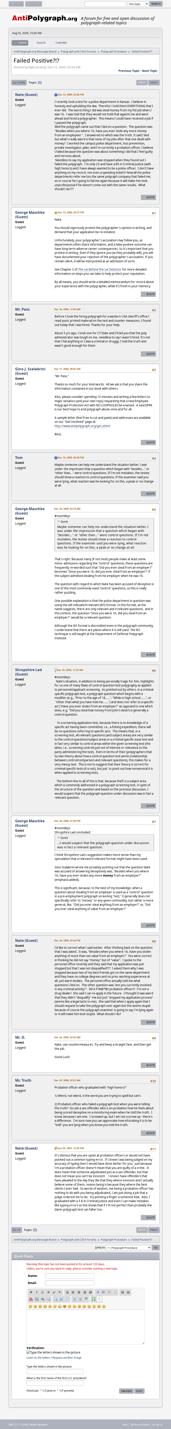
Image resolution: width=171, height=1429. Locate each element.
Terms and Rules (139, 1424)
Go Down (19, 82)
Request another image (67, 1358)
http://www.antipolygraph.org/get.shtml (82, 426)
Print (154, 82)
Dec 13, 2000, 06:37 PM (71, 212)
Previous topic (129, 71)
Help (125, 1424)
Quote (150, 197)
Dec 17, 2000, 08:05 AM (67, 368)
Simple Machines (38, 1424)
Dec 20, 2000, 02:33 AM (67, 508)
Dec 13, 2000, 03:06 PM (71, 94)
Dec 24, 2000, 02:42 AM (67, 1037)
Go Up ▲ (157, 1424)
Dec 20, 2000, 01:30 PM (67, 820)
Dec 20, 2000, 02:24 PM (67, 940)
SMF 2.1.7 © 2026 (18, 1424)
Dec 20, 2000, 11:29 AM (70, 670)
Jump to (100, 1247)
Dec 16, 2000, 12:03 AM (67, 309)
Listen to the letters (38, 1358)
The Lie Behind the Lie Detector (100, 269)
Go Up (16, 1230)
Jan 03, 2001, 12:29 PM (71, 1148)
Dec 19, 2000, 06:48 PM (71, 457)
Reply (142, 82)
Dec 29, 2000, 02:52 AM (67, 1080)
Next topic (149, 71)
